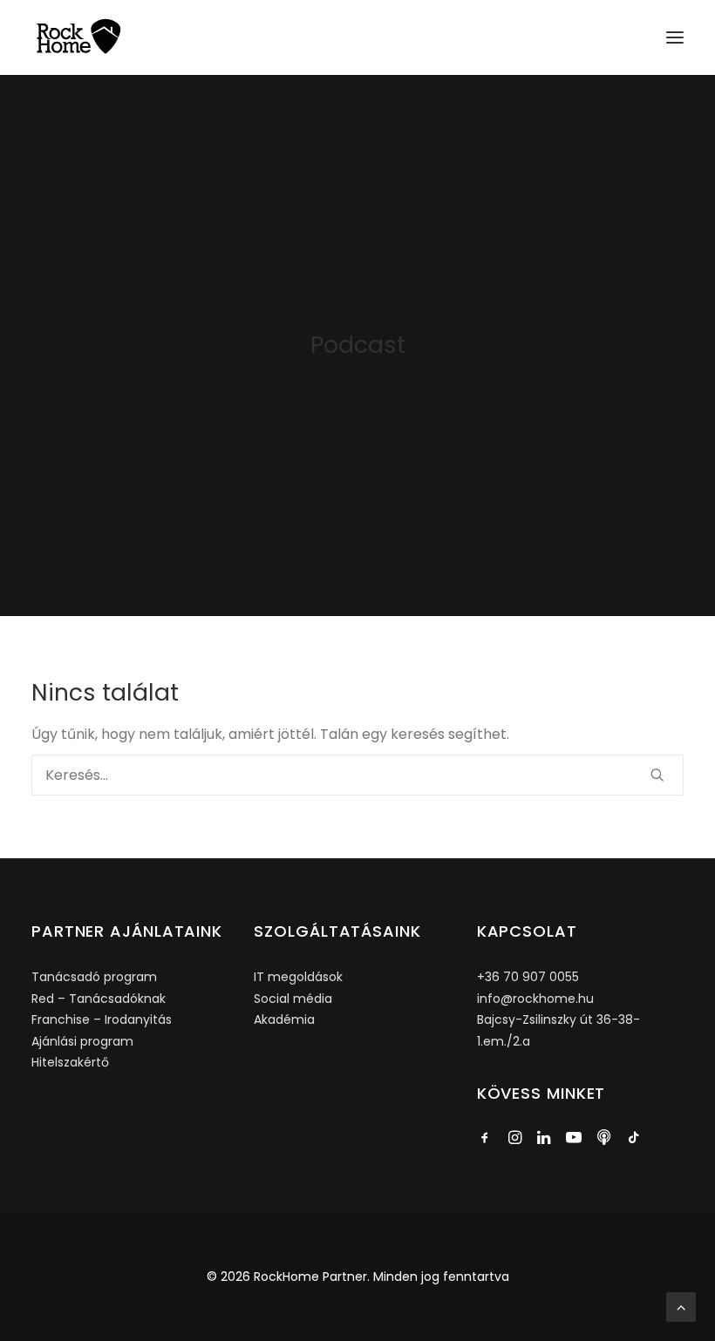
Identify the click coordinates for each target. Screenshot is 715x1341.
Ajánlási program (82, 1041)
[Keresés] (357, 775)
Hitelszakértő (70, 1062)
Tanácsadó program (94, 976)
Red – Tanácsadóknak (98, 998)
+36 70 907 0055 (528, 976)
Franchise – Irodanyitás (101, 1019)
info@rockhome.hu (535, 998)
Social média (293, 998)
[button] (675, 37)
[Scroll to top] (681, 1306)
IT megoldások (298, 976)
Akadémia (284, 1019)
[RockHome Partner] (78, 37)
